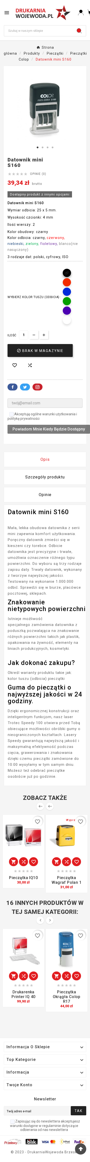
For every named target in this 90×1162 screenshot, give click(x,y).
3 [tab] (47, 147)
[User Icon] (81, 12)
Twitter (25, 387)
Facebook (13, 387)
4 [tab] (52, 147)
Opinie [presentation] (45, 494)
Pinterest (37, 387)
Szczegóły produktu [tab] (45, 477)
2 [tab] (42, 147)
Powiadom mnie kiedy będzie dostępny (48, 429)
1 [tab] (37, 147)
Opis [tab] (45, 459)
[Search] (79, 31)
